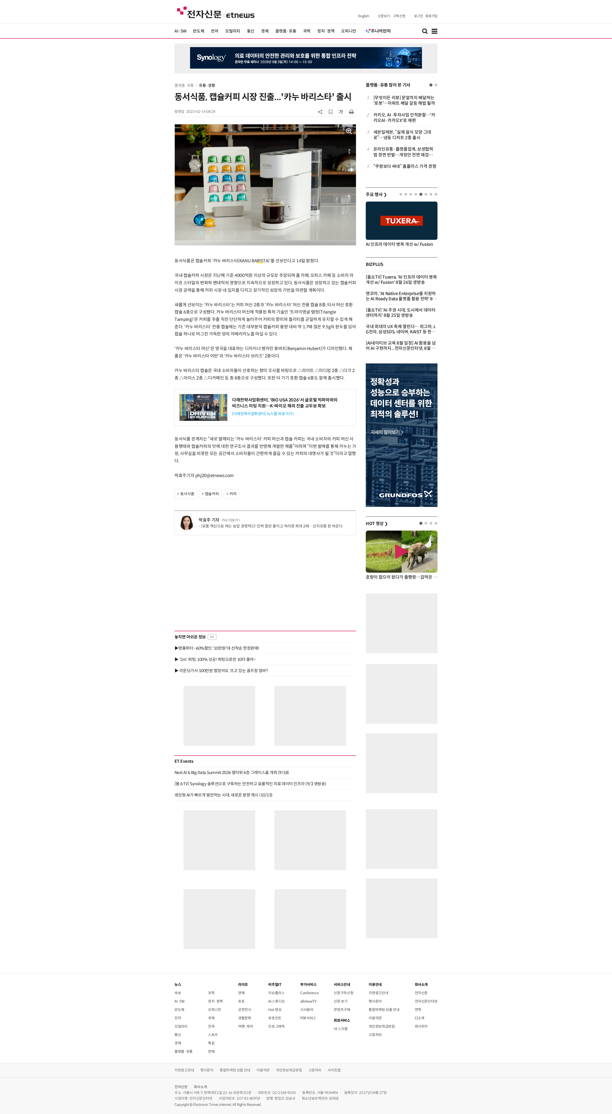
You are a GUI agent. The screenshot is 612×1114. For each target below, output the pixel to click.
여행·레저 (245, 1026)
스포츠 (213, 1034)
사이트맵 (334, 1070)
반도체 (198, 31)
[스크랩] (330, 112)
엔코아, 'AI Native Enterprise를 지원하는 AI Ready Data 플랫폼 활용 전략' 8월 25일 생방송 (401, 299)
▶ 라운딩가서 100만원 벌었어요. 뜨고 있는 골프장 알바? (221, 670)
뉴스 (178, 984)
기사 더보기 (229, 520)
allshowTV (308, 1001)
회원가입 (431, 16)
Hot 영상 (274, 1009)
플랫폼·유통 (285, 31)
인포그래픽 (276, 1026)
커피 (233, 493)
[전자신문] (216, 12)
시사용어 (306, 1009)
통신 (250, 31)
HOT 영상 (377, 523)
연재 (211, 1051)
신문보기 (384, 16)
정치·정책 (325, 31)
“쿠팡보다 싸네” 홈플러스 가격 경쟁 (404, 166)
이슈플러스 (276, 993)
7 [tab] (431, 194)
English (363, 16)
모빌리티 (232, 31)
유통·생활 (207, 85)
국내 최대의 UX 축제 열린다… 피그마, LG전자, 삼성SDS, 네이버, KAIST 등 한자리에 (401, 332)
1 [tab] (431, 85)
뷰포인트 (274, 1018)
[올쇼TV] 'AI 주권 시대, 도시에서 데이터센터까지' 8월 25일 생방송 (401, 312)
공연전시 (244, 1009)
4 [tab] (416, 194)
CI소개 (420, 1018)
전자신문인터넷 (426, 1001)
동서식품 (187, 493)
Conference (309, 993)
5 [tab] (421, 194)
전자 (214, 31)
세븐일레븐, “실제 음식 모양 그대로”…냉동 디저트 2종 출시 (402, 135)
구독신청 (399, 16)
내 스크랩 (340, 1028)
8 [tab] (436, 194)
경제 (264, 31)
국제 (211, 1018)
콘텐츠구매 (342, 1009)
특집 (211, 1043)
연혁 (418, 1009)
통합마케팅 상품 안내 (384, 1009)
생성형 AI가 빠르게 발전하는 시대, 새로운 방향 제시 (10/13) (224, 795)
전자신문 (421, 993)
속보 (178, 993)
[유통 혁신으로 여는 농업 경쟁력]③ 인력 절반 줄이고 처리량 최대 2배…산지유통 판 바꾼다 (272, 526)
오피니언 (348, 31)
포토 (241, 1001)
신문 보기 (340, 1001)
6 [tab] (426, 194)
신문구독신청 (343, 993)
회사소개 (200, 1087)
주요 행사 (376, 194)
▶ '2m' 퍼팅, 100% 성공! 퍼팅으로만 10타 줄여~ (215, 659)
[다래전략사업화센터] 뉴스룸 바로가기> (263, 413)
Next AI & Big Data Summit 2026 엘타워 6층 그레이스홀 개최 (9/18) (232, 772)
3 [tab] (411, 194)
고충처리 (375, 1034)
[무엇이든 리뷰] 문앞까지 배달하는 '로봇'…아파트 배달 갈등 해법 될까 (404, 100)
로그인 (418, 16)
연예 (241, 993)
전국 (211, 1026)
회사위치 (421, 1026)
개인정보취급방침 (382, 1026)
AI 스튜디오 (276, 1001)
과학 (307, 31)
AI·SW (180, 31)
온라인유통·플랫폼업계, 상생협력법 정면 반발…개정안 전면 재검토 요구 (403, 152)
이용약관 (375, 1018)
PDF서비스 (308, 1018)
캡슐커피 (212, 493)
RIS (260, 260)
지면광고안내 (378, 993)
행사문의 (375, 1001)
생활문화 (244, 1018)
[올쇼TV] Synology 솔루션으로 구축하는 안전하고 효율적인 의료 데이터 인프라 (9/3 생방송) (250, 783)
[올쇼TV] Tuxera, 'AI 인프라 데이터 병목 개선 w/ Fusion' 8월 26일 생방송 (401, 279)
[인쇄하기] (351, 111)
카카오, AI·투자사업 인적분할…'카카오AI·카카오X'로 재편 (404, 117)
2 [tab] (436, 85)
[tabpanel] (401, 135)
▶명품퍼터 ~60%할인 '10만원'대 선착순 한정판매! (217, 648)
